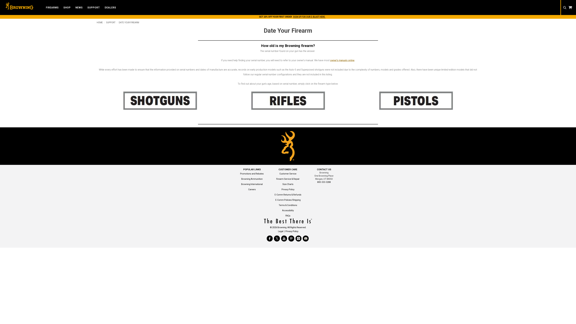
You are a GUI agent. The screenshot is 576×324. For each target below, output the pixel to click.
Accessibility (288, 210)
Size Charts (287, 184)
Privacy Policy (288, 189)
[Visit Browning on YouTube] (284, 239)
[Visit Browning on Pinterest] (291, 239)
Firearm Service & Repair (288, 179)
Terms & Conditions (288, 205)
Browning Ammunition (252, 179)
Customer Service (287, 173)
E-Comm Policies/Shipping (288, 200)
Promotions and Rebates (252, 173)
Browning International (252, 184)
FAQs (287, 215)
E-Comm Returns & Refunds (288, 195)
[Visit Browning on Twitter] (277, 239)
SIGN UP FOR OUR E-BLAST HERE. (309, 17)
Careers (252, 189)
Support (111, 22)
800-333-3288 (324, 182)
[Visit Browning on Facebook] (270, 239)
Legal (280, 231)
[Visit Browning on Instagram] (299, 239)
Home (100, 22)
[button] (52, 7)
